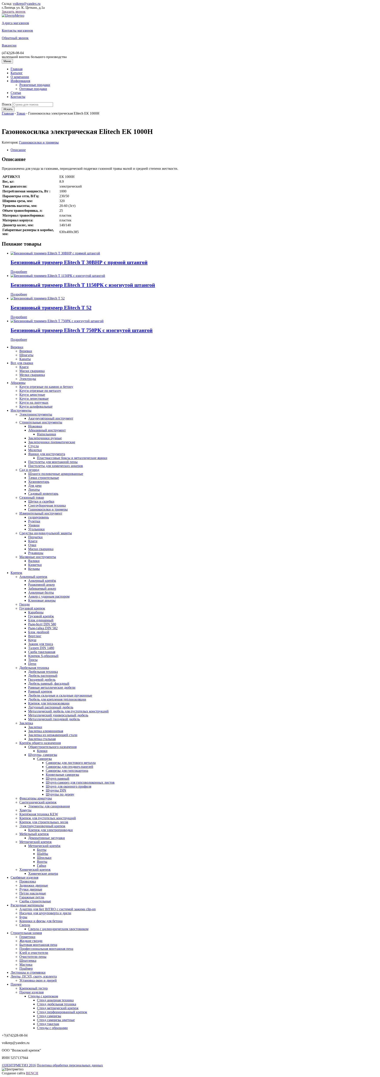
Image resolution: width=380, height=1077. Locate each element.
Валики (34, 561)
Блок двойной (38, 632)
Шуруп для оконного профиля (68, 786)
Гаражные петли (31, 897)
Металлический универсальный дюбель (58, 715)
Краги (24, 367)
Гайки (41, 865)
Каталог (17, 73)
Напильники (46, 434)
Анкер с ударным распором (48, 596)
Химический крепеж (35, 869)
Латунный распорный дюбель (50, 707)
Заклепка (26, 723)
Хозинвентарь (38, 482)
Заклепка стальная (42, 739)
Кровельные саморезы (62, 774)
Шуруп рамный (57, 778)
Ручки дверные (30, 889)
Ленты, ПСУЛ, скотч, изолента (34, 976)
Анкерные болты (41, 592)
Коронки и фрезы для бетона (40, 921)
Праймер (26, 968)
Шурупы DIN (56, 790)
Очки (32, 545)
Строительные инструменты (40, 422)
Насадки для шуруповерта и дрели (45, 913)
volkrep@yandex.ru (26, 3)
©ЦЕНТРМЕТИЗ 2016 (19, 1065)
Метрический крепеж (35, 842)
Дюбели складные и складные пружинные (60, 695)
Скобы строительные (35, 901)
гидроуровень (38, 517)
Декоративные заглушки (46, 838)
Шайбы (42, 854)
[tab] (194, 150)
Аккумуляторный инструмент (50, 418)
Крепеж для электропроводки (50, 830)
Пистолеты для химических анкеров (55, 466)
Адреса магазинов (15, 23)
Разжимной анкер (41, 584)
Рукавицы (35, 553)
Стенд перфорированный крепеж (62, 1012)
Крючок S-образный (43, 656)
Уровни (34, 525)
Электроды (27, 379)
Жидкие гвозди (30, 941)
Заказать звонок (14, 11)
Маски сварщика (32, 371)
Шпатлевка (27, 960)
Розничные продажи (34, 85)
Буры (23, 917)
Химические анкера (43, 873)
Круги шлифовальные (36, 406)
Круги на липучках (33, 402)
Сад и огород (29, 470)
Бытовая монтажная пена (38, 945)
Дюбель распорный (42, 675)
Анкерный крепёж (42, 580)
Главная (16, 69)
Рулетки (34, 521)
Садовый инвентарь (43, 493)
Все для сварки (22, 363)
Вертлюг (34, 636)
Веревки (17, 347)
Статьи (16, 93)
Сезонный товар (31, 497)
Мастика (25, 964)
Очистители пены (32, 956)
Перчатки (35, 537)
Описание (18, 150)
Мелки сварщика (32, 375)
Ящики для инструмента (46, 454)
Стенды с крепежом (43, 996)
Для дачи (35, 485)
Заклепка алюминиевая (45, 731)
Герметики (27, 937)
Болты (41, 850)
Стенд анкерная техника (55, 1000)
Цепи (32, 664)
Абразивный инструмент (47, 430)
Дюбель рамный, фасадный (48, 683)
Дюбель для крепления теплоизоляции (57, 699)
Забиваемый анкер (42, 588)
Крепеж (16, 573)
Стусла (33, 446)
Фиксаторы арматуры (35, 798)
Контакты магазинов (17, 30)
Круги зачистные (32, 394)
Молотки (35, 450)
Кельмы (34, 569)
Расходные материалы (27, 905)
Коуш (32, 640)
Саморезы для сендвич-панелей (69, 767)
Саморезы (44, 759)
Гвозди (24, 604)
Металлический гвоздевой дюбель (54, 719)
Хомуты (25, 810)
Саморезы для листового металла (71, 763)
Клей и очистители (33, 953)
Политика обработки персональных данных (70, 1065)
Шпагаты (26, 355)
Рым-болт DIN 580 (42, 624)
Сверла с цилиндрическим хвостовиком (58, 929)
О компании (20, 77)
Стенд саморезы (49, 1016)
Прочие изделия (31, 992)
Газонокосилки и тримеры (39, 142)
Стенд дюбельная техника (56, 1004)
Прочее (16, 984)
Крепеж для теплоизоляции (48, 703)
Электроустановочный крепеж (42, 826)
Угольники (36, 529)
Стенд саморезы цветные (56, 1020)
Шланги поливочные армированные (55, 474)
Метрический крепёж (44, 846)
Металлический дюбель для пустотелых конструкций (68, 711)
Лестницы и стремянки (28, 972)
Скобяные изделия (24, 877)
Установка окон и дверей (38, 980)
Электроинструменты (35, 414)
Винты (42, 861)
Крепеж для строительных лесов (43, 822)
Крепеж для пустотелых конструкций (47, 818)
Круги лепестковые (34, 398)
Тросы (33, 660)
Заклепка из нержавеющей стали (52, 735)
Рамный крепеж (40, 691)
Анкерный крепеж (33, 577)
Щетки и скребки (41, 501)
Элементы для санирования (49, 806)
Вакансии (9, 45)
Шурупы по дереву (60, 794)
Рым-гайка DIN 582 (43, 628)
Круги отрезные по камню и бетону (46, 387)
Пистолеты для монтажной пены (53, 462)
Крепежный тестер (33, 988)
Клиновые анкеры (42, 600)
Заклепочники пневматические (51, 442)
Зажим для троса (40, 644)
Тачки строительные (43, 478)
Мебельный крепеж (34, 834)
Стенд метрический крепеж (58, 1008)
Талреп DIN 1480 (41, 648)
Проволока (27, 881)
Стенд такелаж (48, 1024)
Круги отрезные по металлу (40, 390)
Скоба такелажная (41, 652)
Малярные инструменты (37, 557)
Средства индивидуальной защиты (45, 533)
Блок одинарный (40, 620)
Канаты (25, 359)
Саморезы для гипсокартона (67, 770)
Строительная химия (26, 933)
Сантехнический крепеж (38, 802)
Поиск (6, 104)
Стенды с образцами (52, 1028)
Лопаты (34, 489)
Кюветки (35, 565)
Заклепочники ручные (45, 438)
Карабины (36, 612)
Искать (8, 109)
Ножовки (35, 426)
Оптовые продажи (33, 89)
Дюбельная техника (34, 668)
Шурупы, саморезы (42, 755)
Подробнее (19, 272)
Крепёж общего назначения (40, 743)
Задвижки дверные (33, 885)
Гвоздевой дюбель (41, 679)
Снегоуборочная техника (47, 505)
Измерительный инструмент (40, 513)
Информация (20, 81)
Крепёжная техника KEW (38, 814)
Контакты (18, 97)
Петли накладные (32, 893)
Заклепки (35, 727)
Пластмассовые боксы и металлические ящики (72, 458)
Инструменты (21, 410)
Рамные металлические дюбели (51, 687)
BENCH (32, 1073)
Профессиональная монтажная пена (46, 949)
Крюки (42, 751)
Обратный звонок (15, 38)
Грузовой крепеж (32, 608)
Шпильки (44, 858)
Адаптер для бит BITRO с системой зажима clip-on (57, 909)
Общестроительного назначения (52, 747)
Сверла (24, 925)
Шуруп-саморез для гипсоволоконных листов (80, 782)
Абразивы (18, 383)
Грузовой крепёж (41, 616)
